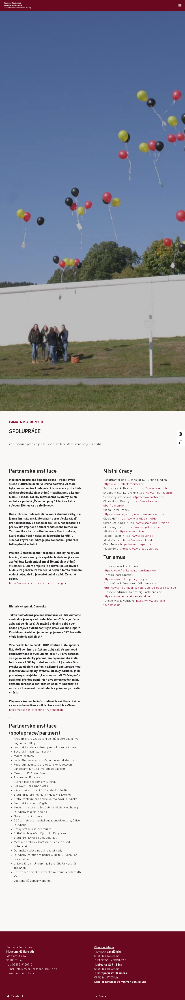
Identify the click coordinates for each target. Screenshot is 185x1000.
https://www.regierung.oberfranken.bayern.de (133, 514)
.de (171, 492)
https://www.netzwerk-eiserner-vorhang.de (38, 583)
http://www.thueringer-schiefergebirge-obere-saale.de (139, 587)
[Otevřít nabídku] (180, 5)
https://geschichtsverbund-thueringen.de (36, 709)
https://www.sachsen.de (148, 497)
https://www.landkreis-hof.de (137, 518)
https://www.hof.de (131, 531)
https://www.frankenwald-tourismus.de (129, 570)
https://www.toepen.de (135, 544)
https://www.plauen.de (138, 535)
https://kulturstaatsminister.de (123, 484)
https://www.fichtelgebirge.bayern (126, 579)
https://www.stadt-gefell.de (139, 548)
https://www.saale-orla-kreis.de (148, 523)
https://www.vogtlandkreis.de (144, 527)
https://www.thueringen (153, 492)
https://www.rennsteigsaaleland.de (126, 596)
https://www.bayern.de (152, 488)
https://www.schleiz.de (138, 540)
